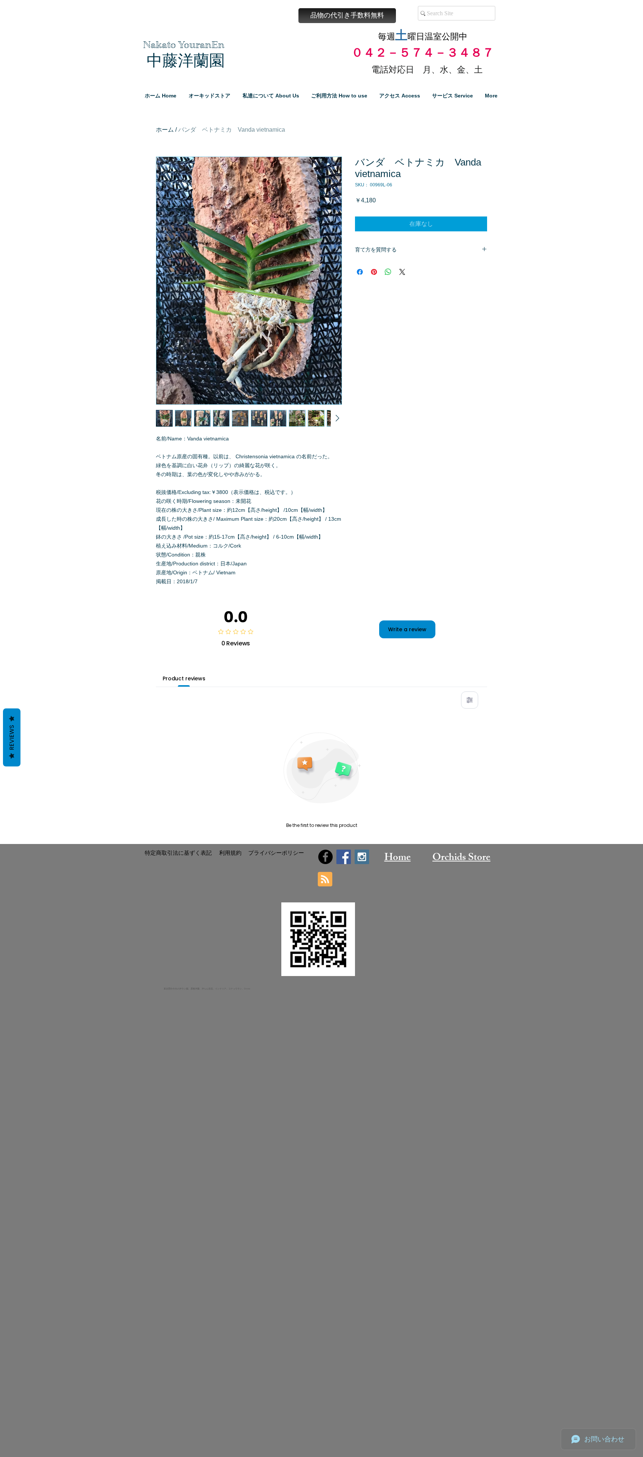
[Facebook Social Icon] (343, 857)
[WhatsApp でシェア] (388, 271)
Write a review (407, 629)
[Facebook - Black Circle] (325, 857)
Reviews (11, 737)
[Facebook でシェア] (359, 271)
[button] (347, 15)
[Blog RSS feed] (325, 879)
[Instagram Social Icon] (362, 857)
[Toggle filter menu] (469, 700)
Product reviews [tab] (184, 678)
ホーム (165, 129)
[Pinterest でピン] (374, 271)
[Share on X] (402, 271)
